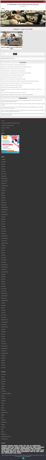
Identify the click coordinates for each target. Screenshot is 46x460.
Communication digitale (36, 445)
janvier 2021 (3, 317)
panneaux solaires (28, 450)
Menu (4, 8)
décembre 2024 (4, 207)
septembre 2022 (4, 271)
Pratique (3, 424)
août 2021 (3, 302)
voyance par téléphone (8, 453)
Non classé (3, 419)
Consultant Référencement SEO (7, 125)
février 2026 (3, 173)
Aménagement (10, 445)
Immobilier (3, 400)
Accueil (2, 120)
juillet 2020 (3, 331)
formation (34, 447)
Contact (2, 130)
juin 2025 (3, 192)
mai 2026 (3, 166)
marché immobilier (38, 448)
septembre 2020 (4, 326)
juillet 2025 (3, 190)
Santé (2, 429)
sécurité (31, 451)
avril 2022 (3, 283)
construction (4, 447)
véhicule (15, 453)
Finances (3, 395)
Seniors (2, 431)
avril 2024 (3, 226)
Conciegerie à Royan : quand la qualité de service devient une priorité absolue (16, 72)
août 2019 (3, 355)
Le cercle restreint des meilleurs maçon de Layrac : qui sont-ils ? (13, 92)
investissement (17, 448)
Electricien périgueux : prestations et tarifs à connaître (11, 85)
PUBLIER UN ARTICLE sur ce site (8, 58)
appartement (16, 445)
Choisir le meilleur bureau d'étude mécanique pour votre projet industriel (15, 100)
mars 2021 (3, 312)
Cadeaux (3, 386)
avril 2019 (3, 365)
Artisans (3, 376)
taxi (34, 451)
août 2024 (3, 216)
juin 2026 (3, 164)
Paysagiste (33, 450)
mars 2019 (3, 367)
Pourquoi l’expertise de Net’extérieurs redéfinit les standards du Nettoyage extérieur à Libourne (20, 81)
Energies (3, 388)
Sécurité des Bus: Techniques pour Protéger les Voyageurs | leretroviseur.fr (16, 110)
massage (14, 450)
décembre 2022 (4, 264)
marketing (3, 450)
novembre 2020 (4, 322)
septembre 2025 (4, 185)
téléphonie (41, 451)
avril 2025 (3, 197)
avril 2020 (3, 338)
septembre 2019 (4, 353)
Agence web (3, 374)
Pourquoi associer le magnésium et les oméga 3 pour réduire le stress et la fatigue (17, 94)
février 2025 (3, 202)
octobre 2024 (3, 212)
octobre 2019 (3, 350)
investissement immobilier (25, 448)
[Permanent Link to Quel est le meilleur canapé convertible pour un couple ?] (12, 38)
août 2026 (3, 159)
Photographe (3, 422)
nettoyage (22, 450)
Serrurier (18, 451)
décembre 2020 (4, 319)
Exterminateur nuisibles (6, 393)
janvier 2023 (3, 262)
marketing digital (9, 450)
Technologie (3, 434)
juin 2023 (3, 250)
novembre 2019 (4, 348)
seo (15, 451)
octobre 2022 (4, 269)
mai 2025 (3, 195)
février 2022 (3, 288)
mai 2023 (3, 252)
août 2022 (3, 274)
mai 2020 (3, 336)
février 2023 (3, 259)
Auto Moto (3, 379)
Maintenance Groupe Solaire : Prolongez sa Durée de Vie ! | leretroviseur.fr (15, 113)
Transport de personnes (6, 436)
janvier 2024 (3, 233)
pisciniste (38, 450)
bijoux (28, 445)
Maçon (18, 450)
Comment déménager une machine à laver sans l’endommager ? (13, 70)
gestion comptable (40, 447)
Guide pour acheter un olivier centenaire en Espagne (11, 103)
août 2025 (3, 188)
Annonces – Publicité (5, 127)
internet (11, 448)
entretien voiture (29, 447)
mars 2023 (3, 257)
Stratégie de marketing (25, 451)
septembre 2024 (4, 214)
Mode (2, 417)
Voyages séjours (4, 438)
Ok (23, 458)
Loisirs (2, 405)
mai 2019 (3, 362)
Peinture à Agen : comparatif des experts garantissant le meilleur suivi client (16, 66)
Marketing (3, 410)
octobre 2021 (3, 298)
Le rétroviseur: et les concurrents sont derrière (23, 4)
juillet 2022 (3, 276)
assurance (21, 445)
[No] (44, 456)
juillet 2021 (3, 305)
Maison (11, 34)
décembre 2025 (4, 178)
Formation (3, 398)
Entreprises (3, 391)
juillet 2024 (3, 219)
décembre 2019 (4, 346)
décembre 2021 (4, 293)
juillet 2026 (3, 161)
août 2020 (3, 329)
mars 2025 (3, 200)
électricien (19, 453)
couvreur (9, 447)
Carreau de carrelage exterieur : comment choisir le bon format (13, 64)
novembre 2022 (4, 267)
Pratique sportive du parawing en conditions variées (11, 87)
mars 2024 (3, 228)
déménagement (17, 447)
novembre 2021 (4, 295)
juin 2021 (3, 307)
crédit (13, 447)
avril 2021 (3, 310)
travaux (37, 451)
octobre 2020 (4, 324)
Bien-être (3, 383)
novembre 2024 (4, 209)
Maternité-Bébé (4, 412)
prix (2, 451)
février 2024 (3, 231)
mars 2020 (3, 341)
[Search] (44, 2)
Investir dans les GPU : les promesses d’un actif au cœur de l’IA (13, 68)
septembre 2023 (4, 243)
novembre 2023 (4, 238)
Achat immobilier (4, 445)
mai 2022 (3, 281)
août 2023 (3, 245)
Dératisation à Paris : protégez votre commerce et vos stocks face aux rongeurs (16, 83)
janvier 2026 (3, 176)
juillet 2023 (3, 247)
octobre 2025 (4, 183)
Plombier (42, 450)
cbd (30, 445)
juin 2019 (3, 360)
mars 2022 (3, 286)
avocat (25, 445)
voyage (3, 453)
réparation (12, 451)
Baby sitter (3, 381)
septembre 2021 (4, 300)
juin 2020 (3, 334)
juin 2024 (3, 221)
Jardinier (32, 448)
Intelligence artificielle (5, 448)
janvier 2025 (3, 204)
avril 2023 (3, 255)
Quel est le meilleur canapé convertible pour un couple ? (11, 48)
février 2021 (3, 314)
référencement (6, 451)
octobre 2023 (4, 240)
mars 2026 (3, 171)
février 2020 (3, 343)
